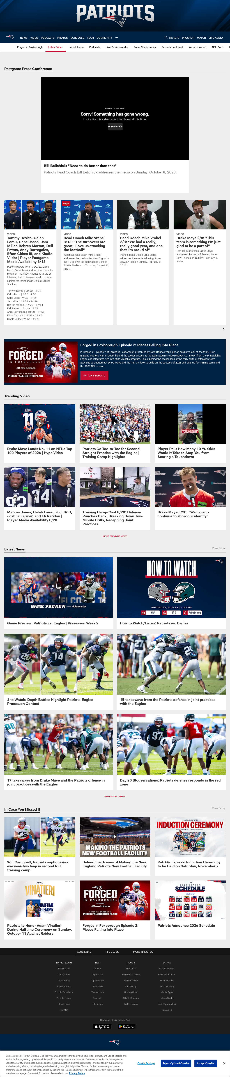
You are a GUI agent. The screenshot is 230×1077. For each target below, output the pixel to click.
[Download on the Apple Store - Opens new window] (102, 1027)
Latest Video (64, 974)
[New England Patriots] (115, 1043)
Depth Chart (98, 974)
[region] (115, 1064)
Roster (98, 968)
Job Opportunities (167, 1004)
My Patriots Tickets (131, 974)
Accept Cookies (205, 1063)
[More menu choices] (116, 37)
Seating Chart (131, 992)
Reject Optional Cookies (176, 1063)
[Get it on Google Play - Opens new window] (127, 1028)
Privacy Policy (77, 1073)
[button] (115, 126)
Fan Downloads (167, 986)
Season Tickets (131, 980)
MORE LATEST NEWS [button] (115, 796)
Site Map (64, 1010)
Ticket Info (131, 968)
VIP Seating (131, 986)
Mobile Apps (167, 992)
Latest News (64, 968)
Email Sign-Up (167, 980)
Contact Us (167, 1010)
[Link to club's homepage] (10, 37)
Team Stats (97, 986)
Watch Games (131, 1004)
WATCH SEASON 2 (94, 375)
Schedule (97, 998)
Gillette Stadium (131, 998)
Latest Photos (64, 986)
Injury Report (97, 980)
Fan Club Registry (166, 974)
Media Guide (167, 998)
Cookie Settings (146, 1063)
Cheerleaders (64, 1004)
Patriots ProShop (166, 968)
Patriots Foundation (63, 992)
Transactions (97, 992)
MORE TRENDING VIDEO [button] (115, 536)
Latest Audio (64, 980)
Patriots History (63, 998)
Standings (98, 1004)
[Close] (224, 1063)
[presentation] (224, 330)
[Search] (166, 37)
